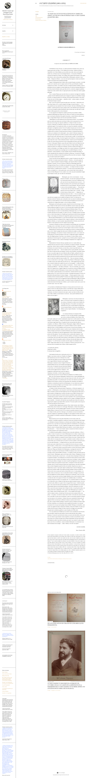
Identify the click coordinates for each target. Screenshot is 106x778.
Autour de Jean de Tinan (7, 673)
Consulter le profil (8, 19)
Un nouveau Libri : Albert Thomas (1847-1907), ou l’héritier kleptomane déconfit (7, 314)
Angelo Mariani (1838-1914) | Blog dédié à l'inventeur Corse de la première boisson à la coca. (7, 327)
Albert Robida (4, 672)
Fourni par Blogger (62, 772)
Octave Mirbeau (5, 691)
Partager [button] (37, 11)
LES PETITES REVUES (6, 291)
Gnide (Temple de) (38, 17)
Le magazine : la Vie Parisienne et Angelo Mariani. (7, 330)
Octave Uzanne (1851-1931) (52, 3)
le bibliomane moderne (6, 340)
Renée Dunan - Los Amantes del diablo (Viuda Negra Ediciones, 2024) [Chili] (7, 369)
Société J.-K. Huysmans (6, 693)
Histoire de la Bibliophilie (7, 307)
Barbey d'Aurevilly (5, 675)
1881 (36, 16)
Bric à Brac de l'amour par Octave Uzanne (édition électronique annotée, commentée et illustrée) (7, 679)
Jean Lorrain (4, 686)
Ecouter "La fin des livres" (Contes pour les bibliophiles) (7, 683)
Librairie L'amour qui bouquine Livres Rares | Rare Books (7, 12)
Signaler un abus (6, 36)
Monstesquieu (38, 18)
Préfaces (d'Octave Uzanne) (40, 20)
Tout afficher (4, 378)
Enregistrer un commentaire (55, 690)
